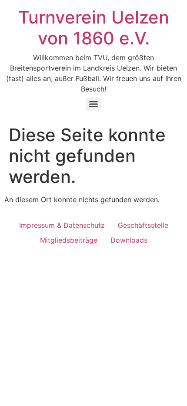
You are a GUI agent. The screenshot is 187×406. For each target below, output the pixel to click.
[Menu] (93, 104)
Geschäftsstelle (143, 225)
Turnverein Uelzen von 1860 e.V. (93, 28)
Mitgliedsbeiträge (68, 240)
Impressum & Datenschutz (62, 225)
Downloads (128, 240)
